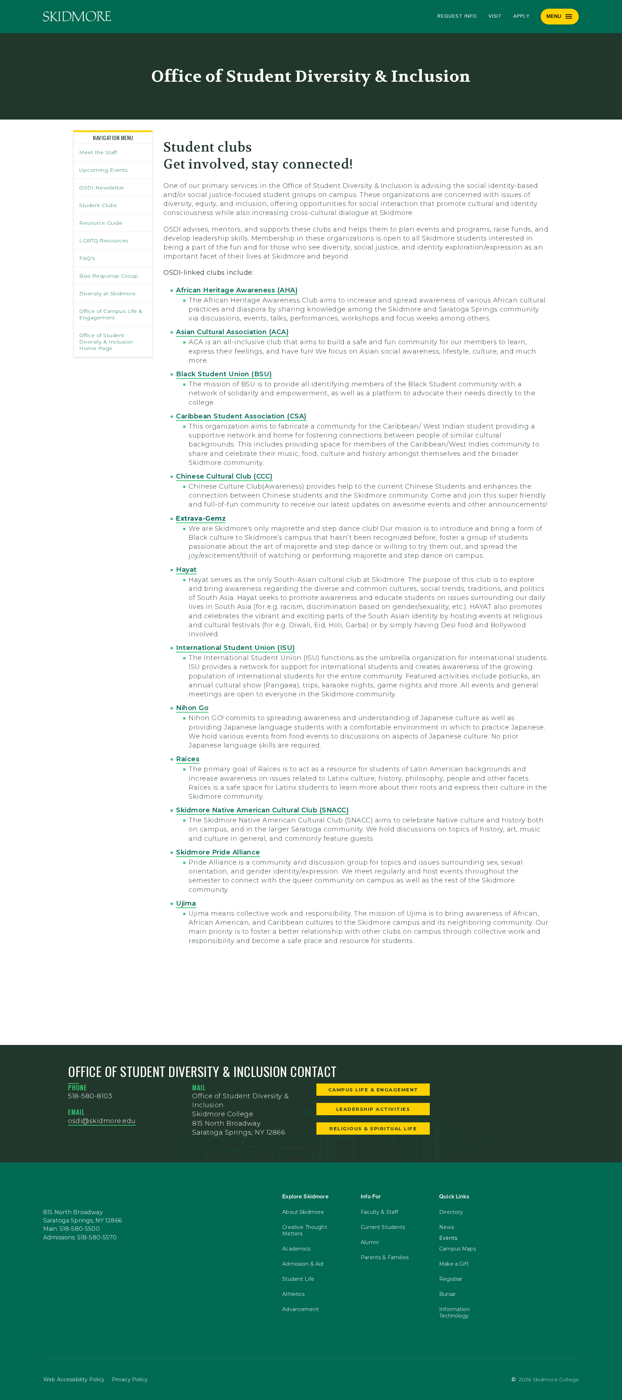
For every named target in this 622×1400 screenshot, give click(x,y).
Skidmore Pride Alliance (218, 852)
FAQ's (87, 258)
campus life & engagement (373, 1089)
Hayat (186, 570)
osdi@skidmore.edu (102, 1121)
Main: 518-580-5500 (71, 1229)
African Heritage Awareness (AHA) (237, 290)
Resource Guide (100, 223)
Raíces (187, 759)
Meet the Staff (98, 152)
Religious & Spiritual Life (373, 1128)
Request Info (457, 16)
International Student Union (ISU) (235, 648)
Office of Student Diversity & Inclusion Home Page (106, 341)
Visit (495, 16)
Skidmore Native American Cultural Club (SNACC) (262, 810)
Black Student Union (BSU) (224, 374)
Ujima (186, 903)
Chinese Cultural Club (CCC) (224, 476)
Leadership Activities (373, 1109)
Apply (521, 16)
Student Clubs (98, 205)
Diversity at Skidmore (107, 293)
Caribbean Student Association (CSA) (241, 416)
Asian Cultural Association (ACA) (232, 332)
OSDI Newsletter (102, 187)
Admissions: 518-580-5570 (80, 1237)
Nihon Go (192, 708)
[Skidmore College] (77, 16)
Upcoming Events (103, 170)
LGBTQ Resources (104, 240)
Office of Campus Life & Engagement (111, 314)
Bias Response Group (108, 276)
